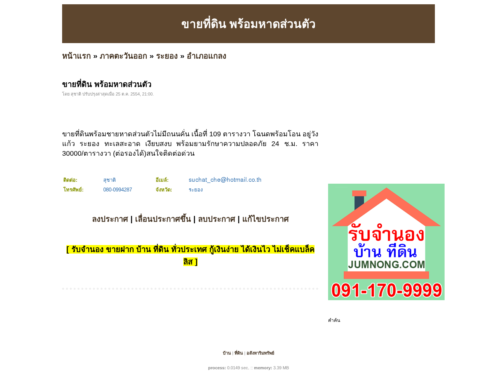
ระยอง (167, 56)
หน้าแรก (76, 56)
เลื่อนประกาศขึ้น (163, 219)
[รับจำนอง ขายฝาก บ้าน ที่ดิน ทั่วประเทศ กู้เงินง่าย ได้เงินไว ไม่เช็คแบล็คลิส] (386, 298)
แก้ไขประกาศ (265, 219)
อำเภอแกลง (206, 56)
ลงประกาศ (110, 219)
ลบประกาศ (216, 219)
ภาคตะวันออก (123, 56)
